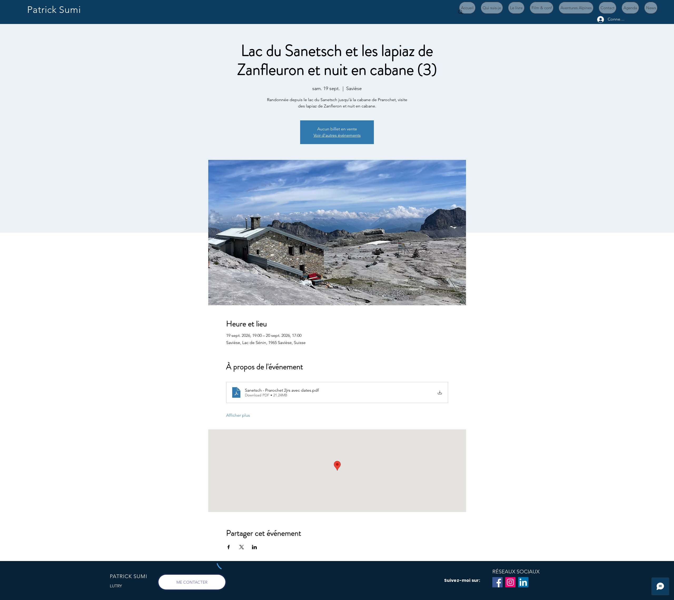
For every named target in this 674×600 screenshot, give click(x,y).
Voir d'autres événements (337, 135)
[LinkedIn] (523, 582)
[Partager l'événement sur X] (241, 547)
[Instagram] (510, 582)
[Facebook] (497, 582)
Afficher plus (238, 415)
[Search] (460, 12)
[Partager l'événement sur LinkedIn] (254, 547)
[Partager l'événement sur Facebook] (228, 547)
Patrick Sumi (54, 9)
